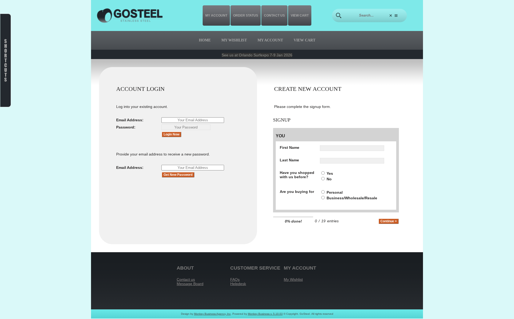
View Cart (300, 15)
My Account (216, 15)
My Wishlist (234, 40)
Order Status (245, 15)
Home (205, 40)
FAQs (235, 279)
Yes (330, 173)
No (329, 179)
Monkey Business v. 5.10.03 (265, 313)
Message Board (190, 284)
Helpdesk (238, 284)
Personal (335, 192)
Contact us (274, 15)
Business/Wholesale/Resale (352, 198)
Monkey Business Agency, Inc (212, 313)
